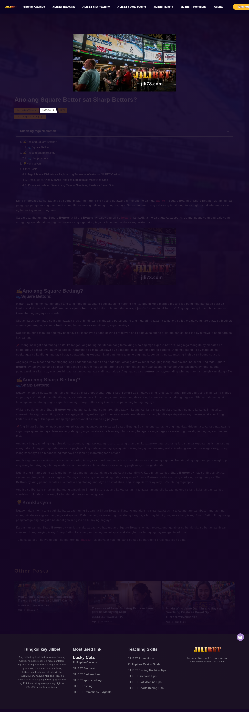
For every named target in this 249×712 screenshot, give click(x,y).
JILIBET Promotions (193, 6)
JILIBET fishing (163, 6)
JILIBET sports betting (131, 6)
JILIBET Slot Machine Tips (145, 682)
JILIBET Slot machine (96, 6)
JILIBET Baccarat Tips (142, 676)
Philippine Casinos (33, 6)
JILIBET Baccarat (63, 6)
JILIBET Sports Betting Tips (146, 688)
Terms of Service (197, 658)
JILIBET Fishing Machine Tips (147, 670)
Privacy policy (218, 658)
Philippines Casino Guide (144, 664)
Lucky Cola (84, 657)
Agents (218, 6)
